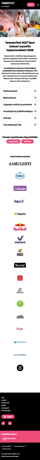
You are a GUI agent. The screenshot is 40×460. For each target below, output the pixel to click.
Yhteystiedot (6, 410)
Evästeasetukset (6, 449)
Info (2, 397)
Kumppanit (5, 408)
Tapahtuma (5, 403)
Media (3, 405)
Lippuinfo (13, 141)
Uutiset (3, 400)
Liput (31, 4)
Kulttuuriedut (10, 91)
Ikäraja (7, 118)
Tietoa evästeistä (6, 446)
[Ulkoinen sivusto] (20, 167)
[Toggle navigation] (37, 5)
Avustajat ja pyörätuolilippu (18, 111)
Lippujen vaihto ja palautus (17, 104)
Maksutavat (9, 97)
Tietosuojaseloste (19, 446)
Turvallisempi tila (12, 124)
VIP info (27, 141)
